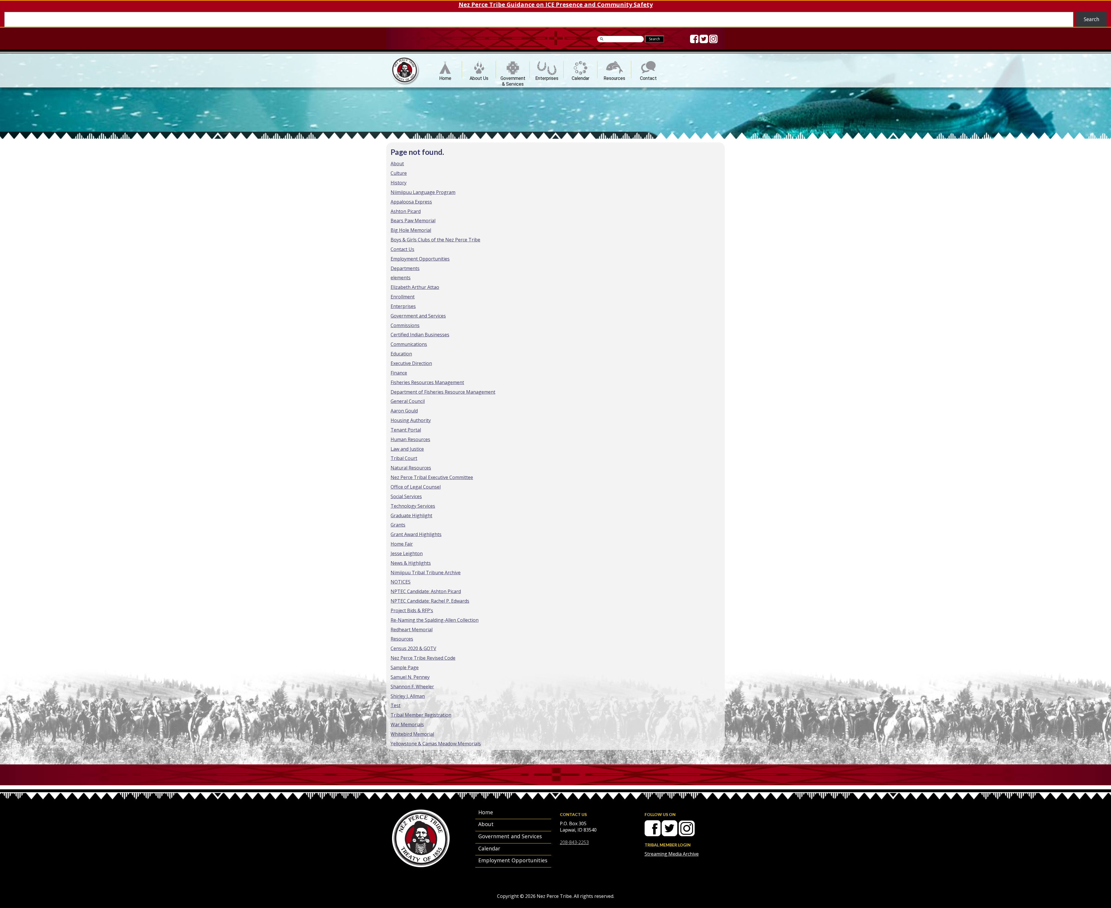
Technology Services (413, 506)
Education (401, 354)
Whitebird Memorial (412, 734)
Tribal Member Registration (421, 715)
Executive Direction (411, 363)
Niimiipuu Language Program (423, 192)
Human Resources (410, 439)
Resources (614, 77)
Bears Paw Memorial (413, 220)
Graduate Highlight (411, 515)
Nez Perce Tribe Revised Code (423, 658)
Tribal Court (404, 458)
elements (401, 277)
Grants (398, 525)
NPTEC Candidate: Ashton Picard (426, 591)
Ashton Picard (406, 211)
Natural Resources (411, 468)
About (397, 163)
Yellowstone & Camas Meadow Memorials (436, 743)
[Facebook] (694, 39)
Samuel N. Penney (410, 677)
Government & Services (513, 77)
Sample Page (405, 667)
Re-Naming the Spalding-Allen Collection (435, 620)
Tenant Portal (406, 430)
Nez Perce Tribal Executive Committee (432, 477)
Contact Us (402, 249)
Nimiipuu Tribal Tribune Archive (426, 572)
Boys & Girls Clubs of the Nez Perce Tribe (435, 239)
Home (445, 77)
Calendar (580, 77)
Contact (648, 77)
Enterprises (546, 77)
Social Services (406, 496)
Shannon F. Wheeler (412, 686)
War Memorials (407, 724)
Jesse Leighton (407, 553)
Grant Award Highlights (416, 534)
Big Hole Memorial (411, 230)
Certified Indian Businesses (420, 334)
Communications (409, 344)
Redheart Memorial (412, 629)
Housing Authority (411, 420)
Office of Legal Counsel (416, 487)
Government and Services (418, 316)
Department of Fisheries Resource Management (443, 392)
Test (395, 705)
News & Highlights (411, 563)
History (398, 182)
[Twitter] (704, 39)
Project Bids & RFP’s (412, 610)
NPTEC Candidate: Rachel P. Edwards (430, 601)
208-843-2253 (574, 842)
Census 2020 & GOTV (413, 648)
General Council (408, 401)
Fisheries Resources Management (427, 382)
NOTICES (401, 582)
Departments (405, 268)
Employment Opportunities (420, 259)
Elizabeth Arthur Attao (415, 287)
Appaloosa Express (411, 202)
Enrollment (403, 297)
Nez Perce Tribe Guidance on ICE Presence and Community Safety (556, 4)
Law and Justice (407, 449)
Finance (399, 373)
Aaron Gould (404, 411)
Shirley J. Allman (408, 696)
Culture (399, 173)
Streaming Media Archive (672, 854)
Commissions (405, 325)
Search (1091, 19)
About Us (479, 77)
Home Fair (402, 544)
